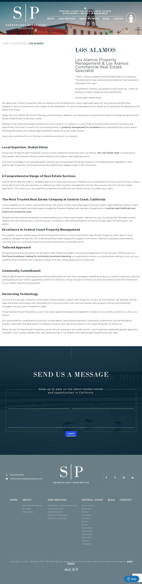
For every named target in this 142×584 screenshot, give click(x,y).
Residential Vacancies (57, 518)
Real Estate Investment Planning (62, 505)
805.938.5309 (25, 28)
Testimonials (27, 512)
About (51, 19)
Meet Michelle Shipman (32, 505)
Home (13, 500)
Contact (118, 19)
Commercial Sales (55, 509)
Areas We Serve (89, 19)
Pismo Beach (87, 531)
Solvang (85, 541)
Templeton (86, 544)
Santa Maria (87, 534)
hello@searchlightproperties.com (26, 479)
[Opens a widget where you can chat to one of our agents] (131, 579)
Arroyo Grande (88, 505)
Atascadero (87, 509)
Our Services (67, 19)
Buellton (85, 512)
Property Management (58, 515)
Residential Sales (55, 512)
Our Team (26, 509)
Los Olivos (86, 518)
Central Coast (92, 500)
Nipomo (85, 521)
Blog (106, 19)
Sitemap (86, 561)
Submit (71, 434)
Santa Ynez (87, 537)
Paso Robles (87, 528)
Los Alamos (87, 515)
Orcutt (84, 525)
